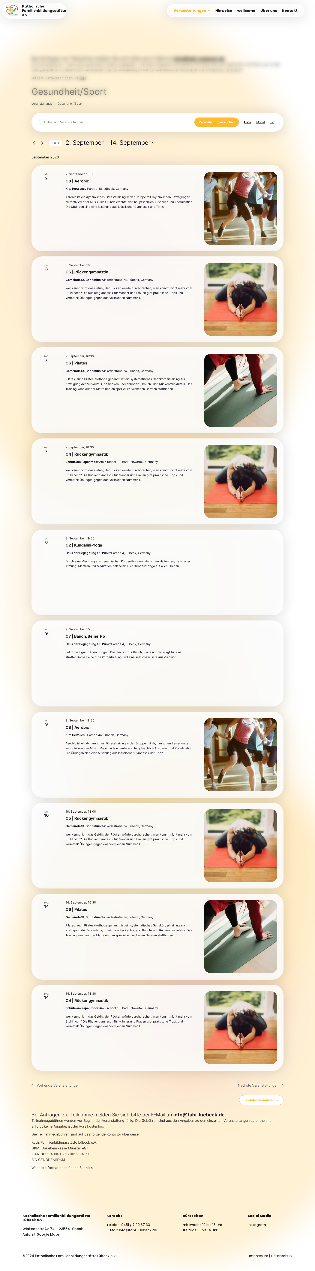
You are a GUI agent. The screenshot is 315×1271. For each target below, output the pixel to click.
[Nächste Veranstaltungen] (42, 142)
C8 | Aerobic (77, 181)
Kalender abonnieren (259, 1100)
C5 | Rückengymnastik (87, 272)
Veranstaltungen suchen (217, 122)
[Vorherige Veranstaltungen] (34, 142)
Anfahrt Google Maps (41, 1234)
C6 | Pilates (76, 363)
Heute (55, 142)
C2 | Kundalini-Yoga (84, 545)
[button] (192, 10)
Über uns (268, 10)
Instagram (257, 1224)
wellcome (246, 10)
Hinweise (223, 10)
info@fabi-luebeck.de (199, 58)
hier (89, 1168)
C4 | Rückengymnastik (87, 454)
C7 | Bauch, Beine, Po (85, 636)
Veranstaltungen (190, 10)
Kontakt (290, 10)
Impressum (258, 1255)
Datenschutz (281, 1255)
